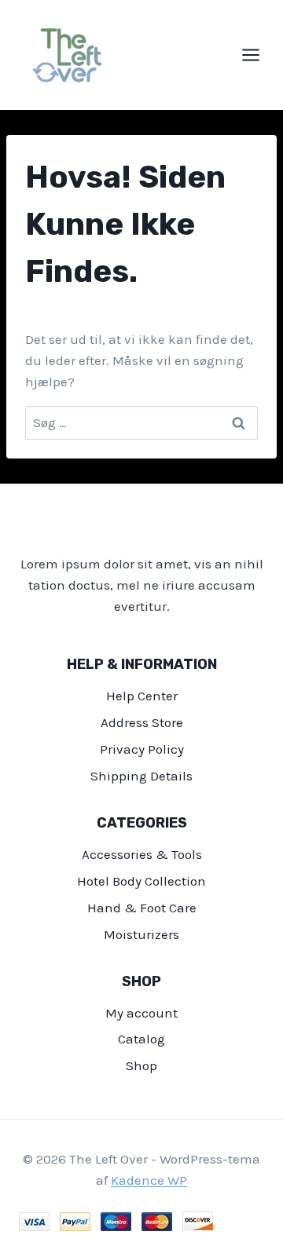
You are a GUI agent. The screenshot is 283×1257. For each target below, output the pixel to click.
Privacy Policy (142, 749)
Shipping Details (141, 776)
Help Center (142, 695)
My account (141, 1013)
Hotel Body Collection (141, 881)
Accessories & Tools (142, 854)
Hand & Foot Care (142, 907)
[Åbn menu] (258, 54)
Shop (141, 1065)
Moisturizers (141, 934)
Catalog (141, 1039)
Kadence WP (149, 1180)
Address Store (142, 722)
